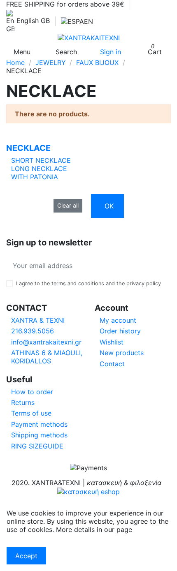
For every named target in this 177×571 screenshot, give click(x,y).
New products (122, 353)
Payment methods (39, 424)
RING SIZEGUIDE (37, 446)
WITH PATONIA (34, 177)
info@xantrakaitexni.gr (46, 342)
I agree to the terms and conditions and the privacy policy (88, 283)
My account (118, 320)
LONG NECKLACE (39, 168)
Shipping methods (39, 435)
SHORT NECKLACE (41, 160)
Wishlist (111, 342)
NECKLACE (28, 148)
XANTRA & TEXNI (38, 320)
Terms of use (31, 413)
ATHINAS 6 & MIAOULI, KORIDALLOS (46, 357)
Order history (120, 331)
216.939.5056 (32, 331)
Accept (26, 556)
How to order (32, 392)
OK (109, 206)
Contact (112, 364)
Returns (23, 402)
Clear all (68, 205)
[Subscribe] (164, 265)
